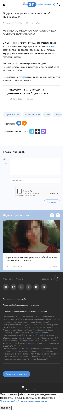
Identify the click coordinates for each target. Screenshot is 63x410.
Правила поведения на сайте (15, 299)
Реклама (19, 279)
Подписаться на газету (16, 374)
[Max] (43, 131)
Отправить (52, 202)
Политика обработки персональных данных (21, 305)
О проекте (8, 279)
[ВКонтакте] (18, 123)
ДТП (47, 114)
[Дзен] (37, 131)
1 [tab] (26, 389)
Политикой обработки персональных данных (24, 401)
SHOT (51, 46)
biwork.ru (41, 335)
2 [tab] (28, 389)
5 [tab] (36, 389)
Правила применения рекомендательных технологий (25, 311)
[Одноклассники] (24, 123)
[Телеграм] (31, 131)
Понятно (6, 407)
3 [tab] (31, 389)
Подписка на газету (49, 279)
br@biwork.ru (30, 343)
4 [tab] (34, 389)
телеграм (23, 77)
